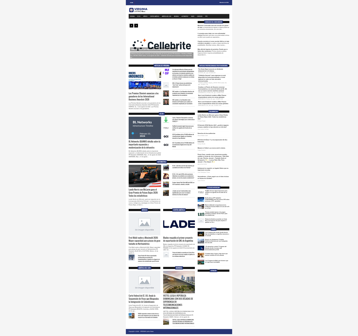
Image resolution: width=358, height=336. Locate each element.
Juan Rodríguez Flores (204, 172)
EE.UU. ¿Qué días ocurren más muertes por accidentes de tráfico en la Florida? (183, 167)
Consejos (199, 16)
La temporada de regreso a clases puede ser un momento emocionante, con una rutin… (213, 27)
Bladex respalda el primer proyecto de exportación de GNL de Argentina (178, 239)
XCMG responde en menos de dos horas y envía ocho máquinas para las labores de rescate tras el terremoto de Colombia (148, 315)
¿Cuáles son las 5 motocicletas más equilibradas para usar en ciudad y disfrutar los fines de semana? (181, 193)
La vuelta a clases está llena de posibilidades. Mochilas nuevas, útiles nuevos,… (213, 43)
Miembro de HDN (224, 2)
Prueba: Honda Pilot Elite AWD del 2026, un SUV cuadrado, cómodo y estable (183, 183)
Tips (206, 16)
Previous (131, 25)
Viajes (192, 16)
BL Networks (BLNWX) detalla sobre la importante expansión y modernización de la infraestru (144, 144)
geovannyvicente (202, 164)
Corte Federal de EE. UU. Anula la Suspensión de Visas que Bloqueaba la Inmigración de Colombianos (144, 298)
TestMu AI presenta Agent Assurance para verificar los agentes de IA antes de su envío (183, 128)
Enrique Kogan (202, 121)
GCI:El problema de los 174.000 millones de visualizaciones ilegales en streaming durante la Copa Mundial (183, 136)
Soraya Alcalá (201, 144)
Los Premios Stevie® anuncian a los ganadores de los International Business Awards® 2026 (144, 96)
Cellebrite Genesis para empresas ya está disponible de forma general (154, 49)
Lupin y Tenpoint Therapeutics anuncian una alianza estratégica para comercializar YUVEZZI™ (183, 119)
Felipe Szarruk (201, 150)
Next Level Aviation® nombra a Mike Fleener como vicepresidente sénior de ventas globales (213, 102)
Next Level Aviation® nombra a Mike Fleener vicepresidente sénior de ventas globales (212, 96)
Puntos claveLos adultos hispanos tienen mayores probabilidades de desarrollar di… (213, 52)
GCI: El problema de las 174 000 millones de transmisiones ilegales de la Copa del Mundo (183, 144)
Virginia (132, 16)
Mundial (176, 16)
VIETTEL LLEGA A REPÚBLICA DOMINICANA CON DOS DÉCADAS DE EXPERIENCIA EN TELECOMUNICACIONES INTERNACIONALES (183, 321)
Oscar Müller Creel (203, 135)
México (145, 16)
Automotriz (185, 16)
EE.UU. (139, 16)
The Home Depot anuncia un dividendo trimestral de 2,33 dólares (210, 70)
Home (131, 2)
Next (136, 25)
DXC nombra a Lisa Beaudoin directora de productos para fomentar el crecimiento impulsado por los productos (183, 93)
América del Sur (166, 16)
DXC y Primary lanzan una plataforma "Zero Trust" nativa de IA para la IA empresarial (182, 85)
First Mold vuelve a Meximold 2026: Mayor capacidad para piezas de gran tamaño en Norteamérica (144, 240)
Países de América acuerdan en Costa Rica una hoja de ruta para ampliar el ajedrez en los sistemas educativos (183, 254)
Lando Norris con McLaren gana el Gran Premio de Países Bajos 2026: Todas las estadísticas (143, 192)
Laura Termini (201, 180)
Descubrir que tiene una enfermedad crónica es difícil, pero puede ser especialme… (213, 35)
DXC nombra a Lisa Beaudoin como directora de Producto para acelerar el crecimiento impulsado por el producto (182, 102)
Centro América (154, 16)
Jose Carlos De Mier (203, 129)
